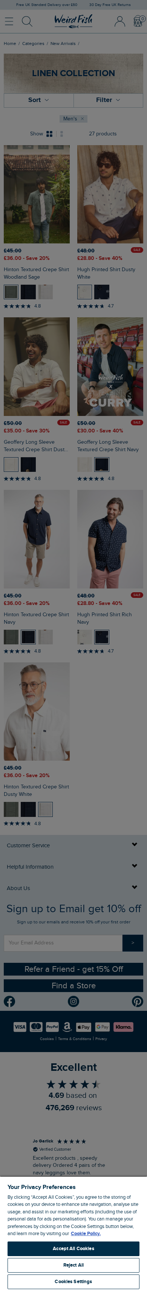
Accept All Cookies (73, 1249)
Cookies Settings (73, 1282)
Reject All (73, 1265)
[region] (73, 1233)
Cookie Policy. (86, 1234)
